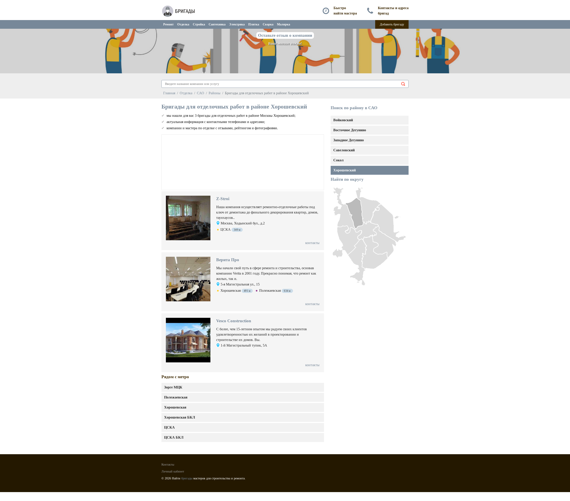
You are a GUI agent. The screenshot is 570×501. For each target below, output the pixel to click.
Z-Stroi (222, 198)
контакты (312, 243)
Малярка (283, 24)
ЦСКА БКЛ (173, 437)
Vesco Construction (233, 320)
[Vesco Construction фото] (188, 340)
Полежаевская (175, 397)
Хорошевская (175, 407)
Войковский (343, 120)
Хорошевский (344, 170)
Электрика (237, 24)
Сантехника (217, 24)
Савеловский (344, 150)
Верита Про (227, 259)
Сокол (338, 160)
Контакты (167, 464)
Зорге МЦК (173, 387)
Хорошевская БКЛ (179, 417)
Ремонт (168, 24)
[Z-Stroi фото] (188, 218)
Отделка (183, 24)
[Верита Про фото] (188, 279)
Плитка (253, 24)
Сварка (268, 24)
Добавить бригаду (392, 24)
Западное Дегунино (348, 140)
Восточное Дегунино (349, 130)
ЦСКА (169, 427)
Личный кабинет (172, 471)
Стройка (199, 24)
